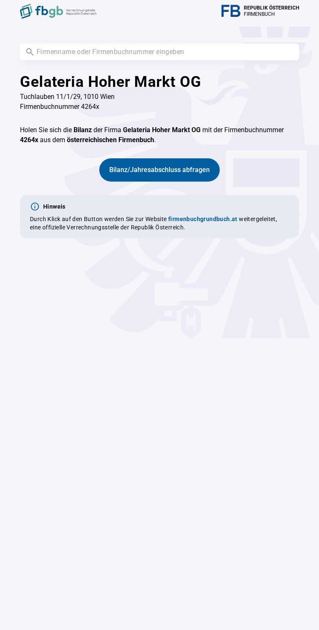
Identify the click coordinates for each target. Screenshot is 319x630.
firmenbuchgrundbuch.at (203, 219)
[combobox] (159, 52)
